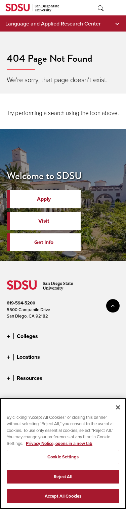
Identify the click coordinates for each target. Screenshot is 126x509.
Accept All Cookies (63, 496)
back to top (113, 306)
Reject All (63, 476)
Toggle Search (100, 7)
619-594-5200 (21, 303)
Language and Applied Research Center (52, 23)
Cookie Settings (63, 457)
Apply (44, 199)
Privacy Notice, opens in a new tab (59, 443)
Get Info (43, 242)
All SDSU (117, 7)
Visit (43, 221)
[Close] (118, 407)
